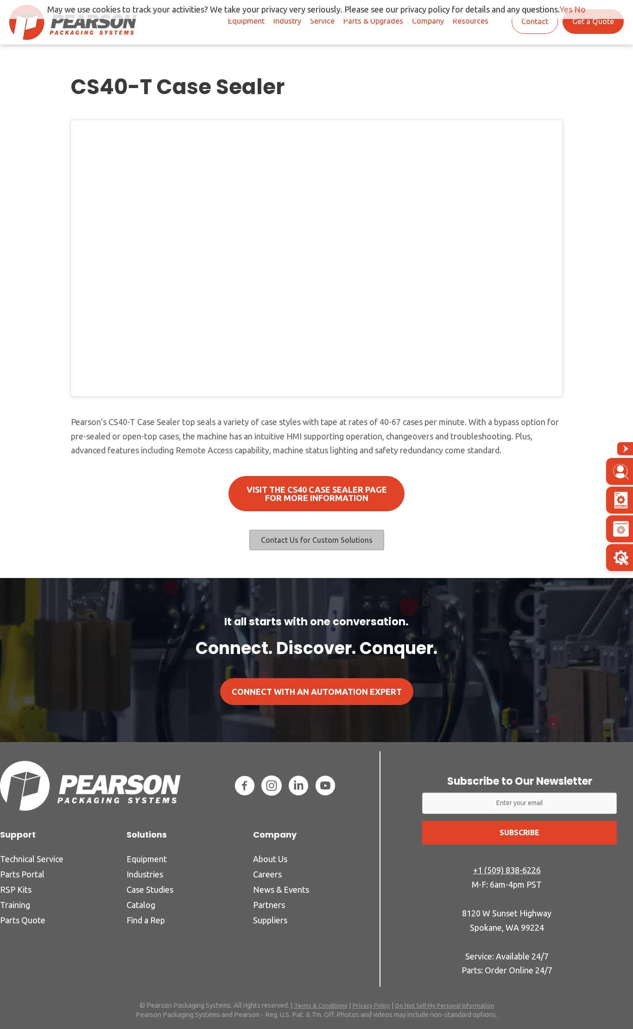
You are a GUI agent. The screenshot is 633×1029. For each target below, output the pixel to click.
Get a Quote (593, 21)
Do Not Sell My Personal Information (444, 1005)
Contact (534, 21)
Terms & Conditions (321, 1005)
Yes (565, 9)
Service (322, 21)
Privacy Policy (371, 1005)
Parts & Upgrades (373, 21)
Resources (470, 21)
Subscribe (519, 832)
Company (428, 21)
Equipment (246, 21)
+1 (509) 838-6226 (507, 870)
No (580, 9)
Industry (287, 21)
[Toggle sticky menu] (625, 448)
